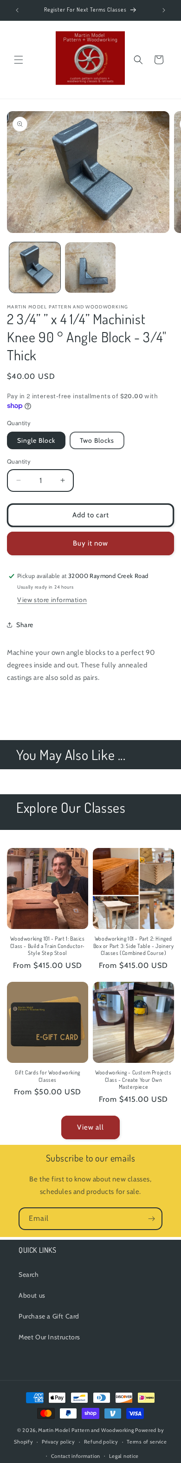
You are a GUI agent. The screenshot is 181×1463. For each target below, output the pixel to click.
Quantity (19, 461)
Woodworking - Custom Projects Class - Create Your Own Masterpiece (133, 1079)
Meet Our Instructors (49, 1337)
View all (90, 1127)
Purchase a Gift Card (49, 1316)
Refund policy (101, 1441)
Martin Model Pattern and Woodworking (86, 1430)
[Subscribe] (151, 1218)
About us (32, 1295)
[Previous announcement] (17, 10)
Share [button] (24, 625)
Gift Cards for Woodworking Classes (47, 1076)
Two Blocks (97, 440)
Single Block (36, 440)
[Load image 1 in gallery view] (34, 267)
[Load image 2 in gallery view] (90, 267)
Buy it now (90, 543)
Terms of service (147, 1441)
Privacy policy (58, 1441)
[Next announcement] (164, 10)
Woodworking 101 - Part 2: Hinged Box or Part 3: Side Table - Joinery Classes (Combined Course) (133, 945)
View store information (52, 600)
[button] (18, 60)
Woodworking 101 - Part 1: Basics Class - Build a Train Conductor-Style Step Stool (47, 945)
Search (29, 1274)
